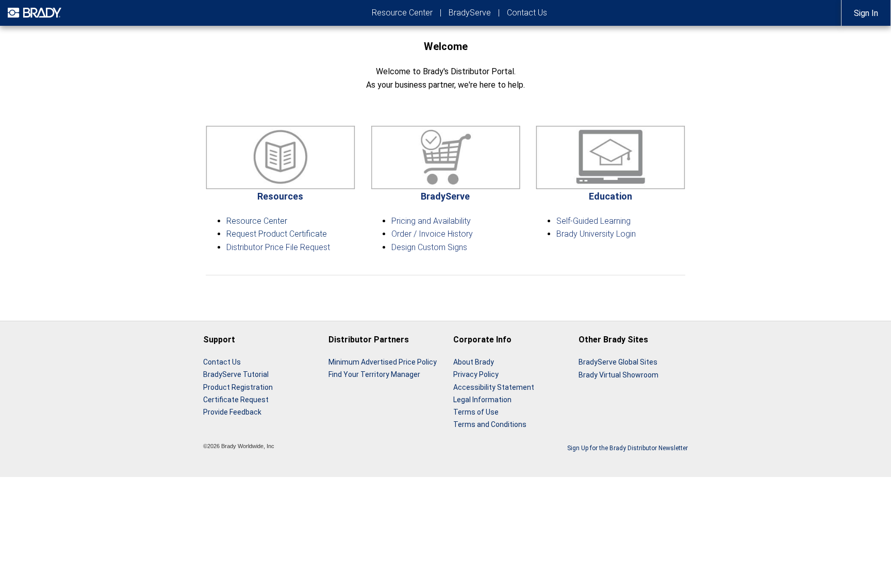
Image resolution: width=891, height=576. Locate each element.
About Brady (473, 362)
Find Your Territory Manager (374, 374)
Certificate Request (236, 400)
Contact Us (527, 13)
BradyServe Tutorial (236, 374)
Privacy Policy (476, 374)
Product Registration (238, 387)
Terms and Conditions (489, 424)
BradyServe (470, 13)
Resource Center (402, 13)
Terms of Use (476, 412)
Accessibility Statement (493, 387)
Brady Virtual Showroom (618, 375)
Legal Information (482, 400)
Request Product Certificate (276, 234)
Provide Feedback (232, 412)
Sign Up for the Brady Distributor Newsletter (627, 448)
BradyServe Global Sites (618, 362)
